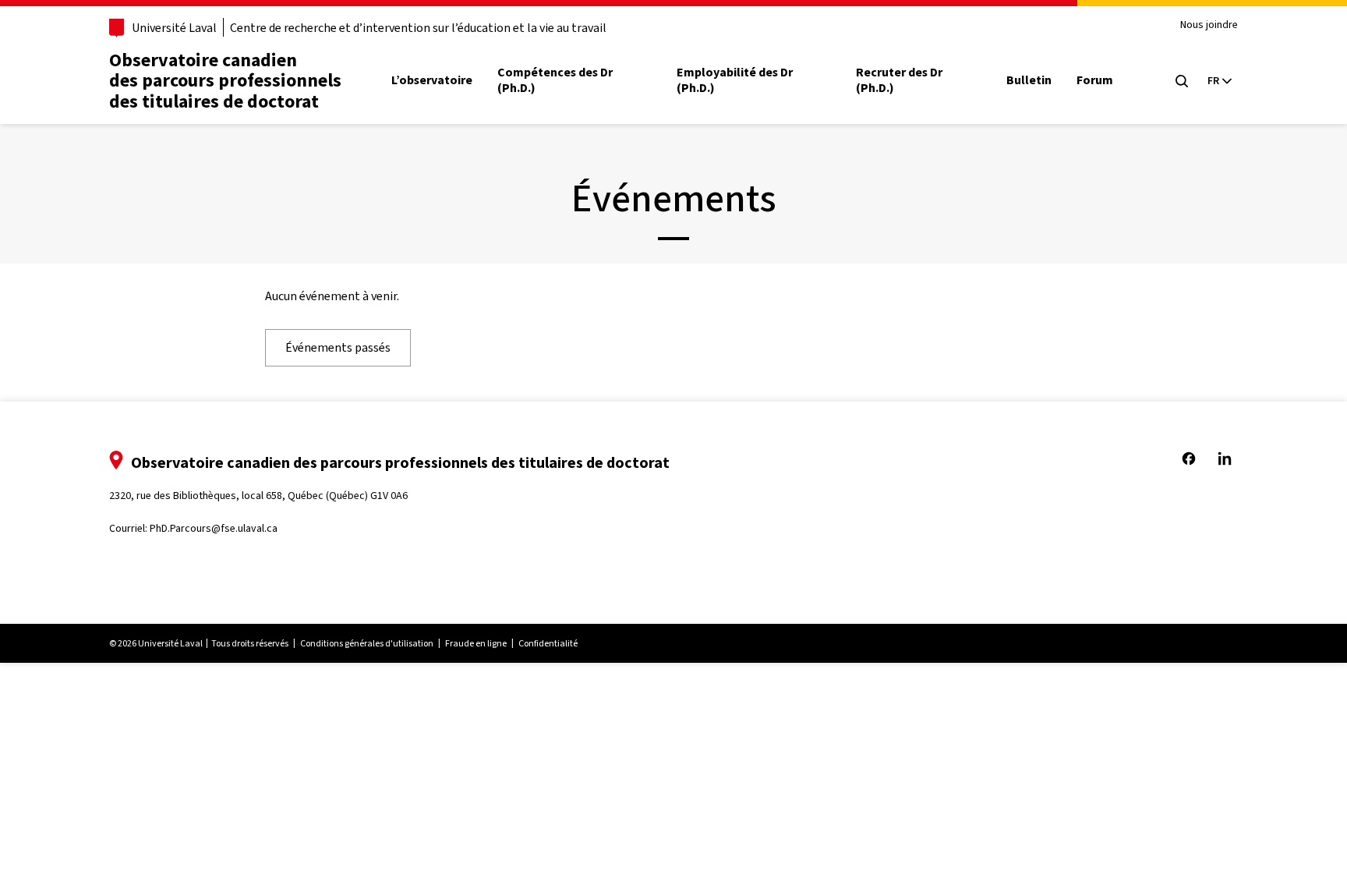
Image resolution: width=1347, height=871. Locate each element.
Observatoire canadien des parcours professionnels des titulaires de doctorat (225, 81)
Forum (1095, 80)
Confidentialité (548, 643)
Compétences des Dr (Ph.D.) (555, 80)
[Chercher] (1181, 81)
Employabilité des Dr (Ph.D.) (735, 80)
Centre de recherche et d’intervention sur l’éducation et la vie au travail (418, 27)
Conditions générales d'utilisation (366, 643)
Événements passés (338, 347)
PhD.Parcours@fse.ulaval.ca (214, 528)
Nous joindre (1209, 25)
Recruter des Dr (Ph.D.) (899, 80)
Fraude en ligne (476, 643)
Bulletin (1029, 80)
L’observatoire (431, 80)
